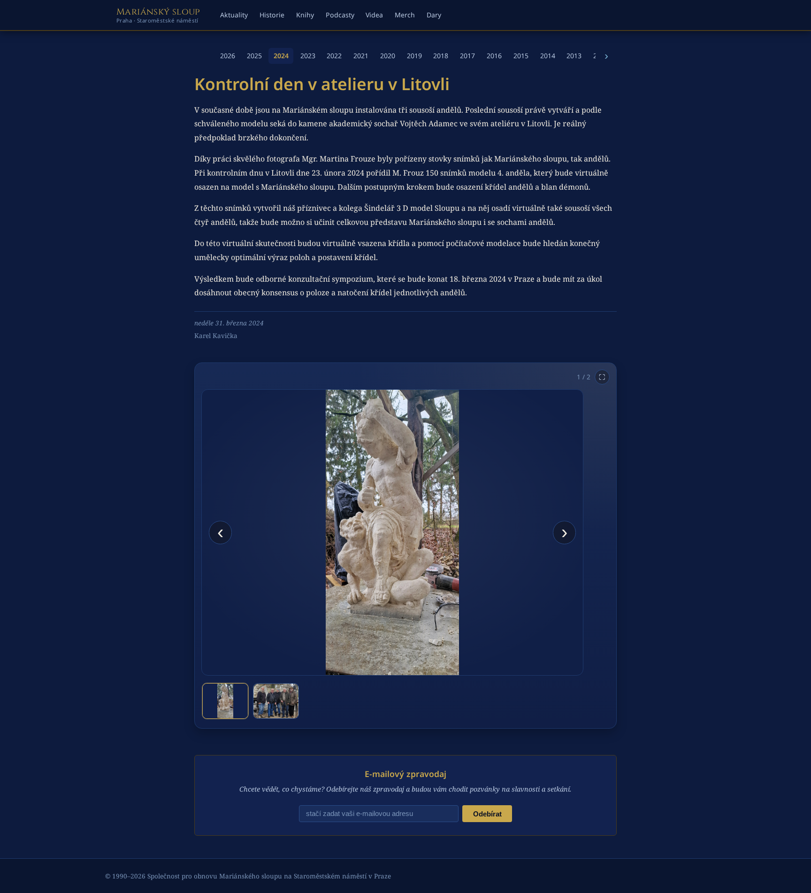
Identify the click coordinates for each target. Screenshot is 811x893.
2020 (387, 55)
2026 (227, 55)
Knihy (305, 14)
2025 (254, 55)
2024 (281, 55)
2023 (307, 55)
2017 (467, 55)
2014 (547, 55)
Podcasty (340, 14)
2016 (494, 55)
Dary (434, 14)
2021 (360, 55)
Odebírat (487, 814)
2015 (520, 55)
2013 (573, 55)
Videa (374, 14)
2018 (440, 55)
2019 (414, 55)
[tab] (225, 701)
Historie (272, 14)
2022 (334, 55)
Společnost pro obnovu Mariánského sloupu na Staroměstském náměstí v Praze (269, 875)
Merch (405, 14)
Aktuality (234, 14)
